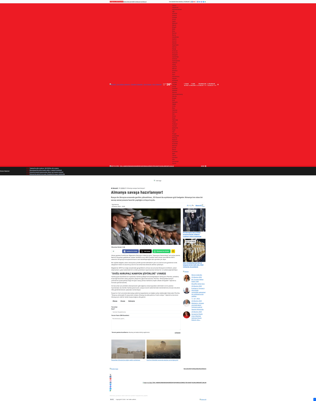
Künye (185, 368)
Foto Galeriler (172, 1)
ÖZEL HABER (123, 166)
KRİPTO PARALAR (136, 1)
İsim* (113, 309)
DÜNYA (140, 166)
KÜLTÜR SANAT (154, 166)
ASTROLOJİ (143, 1)
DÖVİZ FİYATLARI (127, 1)
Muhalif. (115, 188)
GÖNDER (177, 333)
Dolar (187, 83)
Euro (193, 83)
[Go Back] (314, 399)
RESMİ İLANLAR (169, 166)
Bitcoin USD (211, 83)
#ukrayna (131, 301)
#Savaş (115, 301)
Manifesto (199, 368)
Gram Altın (203, 83)
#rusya (123, 301)
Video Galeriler (179, 1)
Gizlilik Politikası (192, 368)
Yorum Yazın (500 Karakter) (120, 315)
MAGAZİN (147, 166)
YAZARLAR (186, 1)
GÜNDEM (129, 166)
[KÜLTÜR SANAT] (194, 220)
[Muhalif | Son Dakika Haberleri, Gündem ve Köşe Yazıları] (114, 369)
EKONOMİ (135, 166)
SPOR (143, 166)
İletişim (204, 368)
